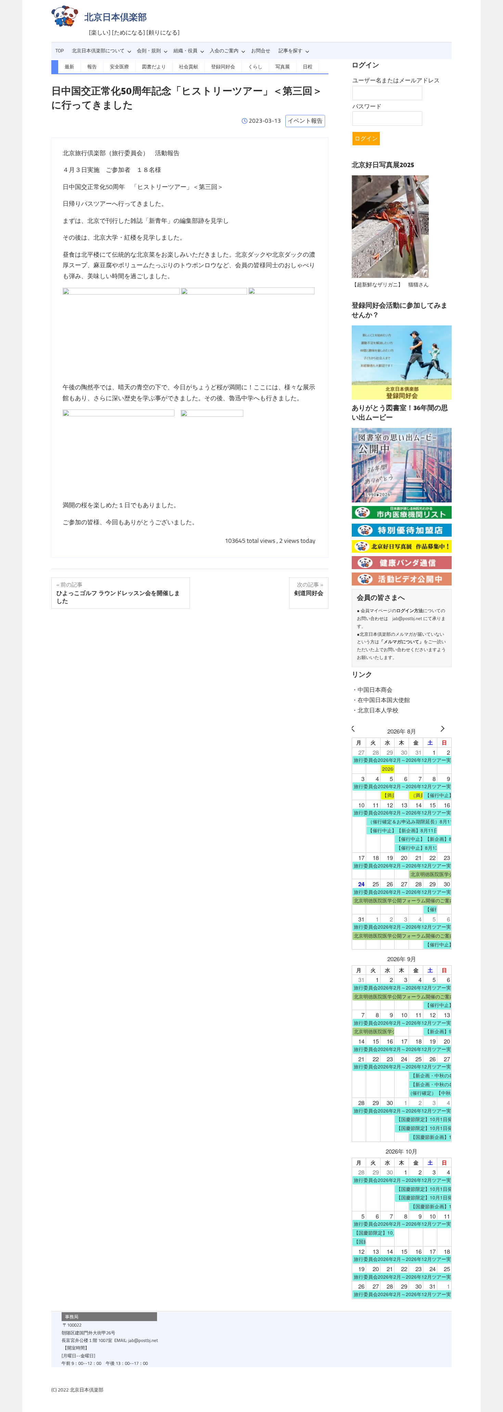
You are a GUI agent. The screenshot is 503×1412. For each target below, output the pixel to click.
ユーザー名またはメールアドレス (396, 80)
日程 (307, 66)
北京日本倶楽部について (98, 50)
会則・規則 (149, 50)
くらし (255, 66)
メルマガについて (401, 641)
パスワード (367, 106)
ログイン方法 (409, 610)
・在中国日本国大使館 (381, 700)
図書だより (154, 66)
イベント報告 (305, 120)
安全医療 (119, 66)
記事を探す (290, 50)
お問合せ (260, 50)
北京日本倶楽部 (116, 17)
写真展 (282, 66)
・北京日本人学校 (375, 710)
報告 (92, 66)
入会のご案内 (224, 50)
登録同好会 (223, 66)
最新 (69, 66)
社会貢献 (188, 66)
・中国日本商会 (372, 689)
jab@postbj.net (407, 618)
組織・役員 (185, 50)
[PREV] (358, 731)
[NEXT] (445, 731)
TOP (59, 50)
